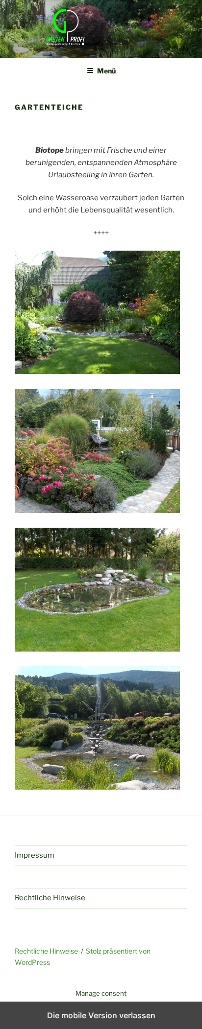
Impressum (34, 855)
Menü (106, 71)
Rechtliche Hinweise (50, 897)
